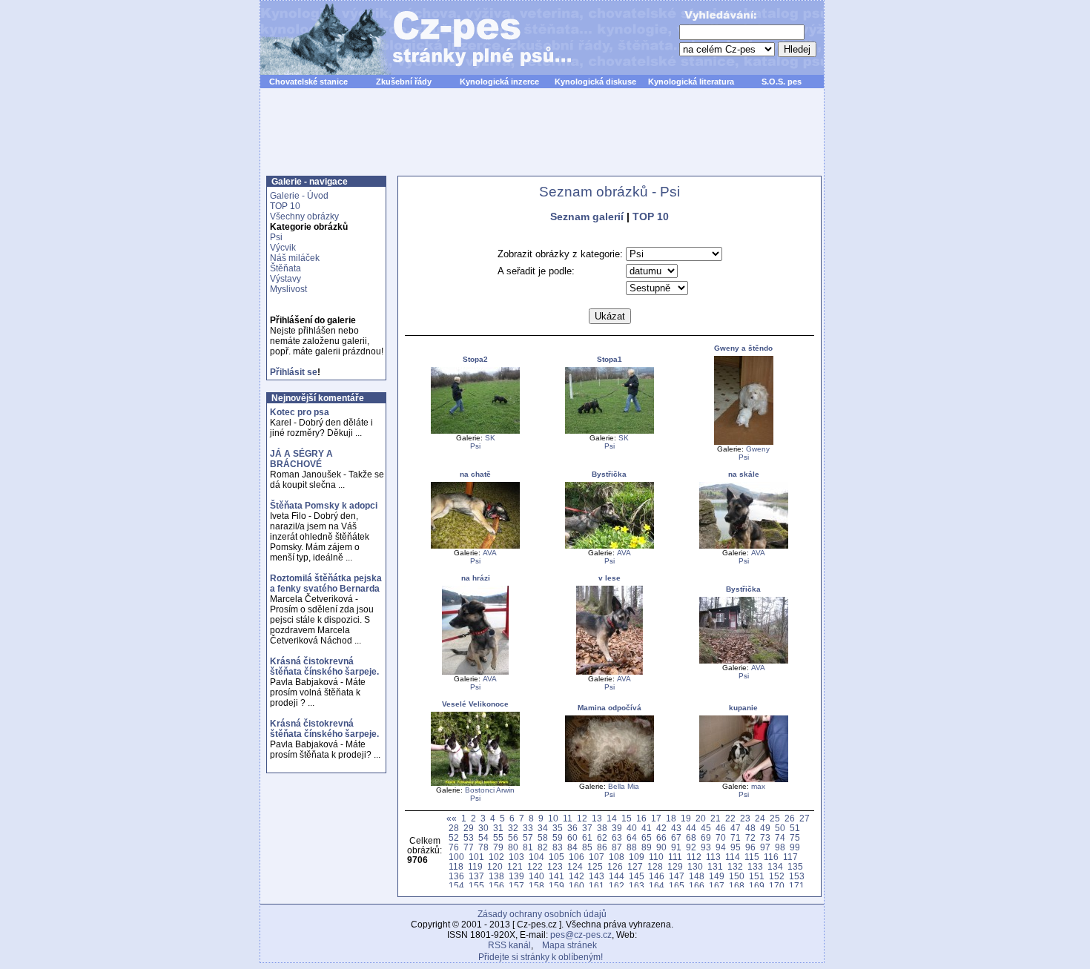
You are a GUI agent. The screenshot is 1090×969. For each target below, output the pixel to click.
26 (790, 818)
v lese (609, 578)
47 (735, 828)
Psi (276, 237)
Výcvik (283, 247)
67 (676, 837)
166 (696, 885)
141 (556, 876)
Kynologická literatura (691, 81)
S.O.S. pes (782, 81)
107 (596, 856)
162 (616, 885)
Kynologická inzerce (499, 81)
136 (456, 876)
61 (587, 837)
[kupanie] (743, 779)
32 (513, 828)
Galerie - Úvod (299, 196)
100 (456, 856)
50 (780, 828)
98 (780, 847)
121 (515, 866)
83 (557, 847)
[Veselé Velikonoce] (475, 783)
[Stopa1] (609, 431)
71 (735, 837)
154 (456, 885)
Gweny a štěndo (743, 348)
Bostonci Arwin (490, 790)
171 (797, 885)
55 (498, 837)
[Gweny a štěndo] (743, 442)
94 (721, 847)
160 (576, 885)
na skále (743, 474)
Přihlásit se (293, 372)
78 (483, 847)
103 (516, 856)
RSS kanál (509, 945)
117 (790, 856)
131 (715, 866)
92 (691, 847)
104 (536, 856)
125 (595, 866)
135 (795, 866)
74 (780, 837)
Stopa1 (609, 359)
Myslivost (288, 289)
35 (557, 828)
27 (804, 818)
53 (468, 837)
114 (732, 856)
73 (765, 837)
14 (612, 818)
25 (775, 818)
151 (756, 876)
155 (476, 885)
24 (760, 818)
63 (617, 837)
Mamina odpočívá (609, 708)
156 (496, 885)
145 (636, 876)
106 (576, 856)
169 (756, 885)
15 (626, 818)
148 (696, 876)
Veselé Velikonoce (475, 704)
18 (671, 818)
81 (528, 847)
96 (750, 847)
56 (513, 837)
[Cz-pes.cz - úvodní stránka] (408, 38)
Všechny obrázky (304, 216)
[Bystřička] (609, 546)
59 (557, 837)
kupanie (743, 708)
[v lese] (609, 672)
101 (476, 856)
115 (751, 856)
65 (646, 837)
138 (496, 876)
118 (456, 866)
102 (496, 856)
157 (516, 885)
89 (646, 847)
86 (602, 847)
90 (661, 847)
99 (795, 847)
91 (676, 847)
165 (676, 885)
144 (616, 876)
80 (513, 847)
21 (715, 818)
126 (615, 866)
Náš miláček (295, 258)
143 (596, 876)
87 (617, 847)
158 (536, 885)
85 (587, 847)
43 (676, 828)
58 (543, 837)
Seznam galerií (587, 216)
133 (755, 866)
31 (498, 828)
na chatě (475, 474)
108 (616, 856)
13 (597, 818)
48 (750, 828)
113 (713, 856)
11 (567, 818)
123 (555, 866)
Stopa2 (475, 359)
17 (656, 818)
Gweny (758, 449)
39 (617, 828)
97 (765, 847)
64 (632, 837)
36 (572, 828)
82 (543, 847)
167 (716, 885)
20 (701, 818)
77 (468, 847)
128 (655, 866)
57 (528, 837)
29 (468, 828)
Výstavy (285, 279)
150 (736, 876)
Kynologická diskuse (595, 81)
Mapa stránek (569, 945)
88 (632, 847)
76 (454, 847)
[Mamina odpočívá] (609, 779)
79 (498, 847)
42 (661, 828)
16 (641, 818)
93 (706, 847)
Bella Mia (623, 786)
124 (575, 866)
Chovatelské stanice (308, 81)
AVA (490, 553)
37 (587, 828)
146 (656, 876)
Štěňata (285, 268)
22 (730, 818)
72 (750, 837)
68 (691, 837)
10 (553, 818)
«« (451, 818)
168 (736, 885)
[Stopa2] (475, 431)
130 (695, 866)
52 (454, 837)
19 (686, 818)
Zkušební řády (404, 81)
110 (656, 856)
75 (795, 837)
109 (636, 856)
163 (636, 885)
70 (721, 837)
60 (572, 837)
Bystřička (609, 474)
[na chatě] (475, 546)
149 (716, 876)
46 (721, 828)
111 (675, 856)
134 (775, 866)
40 (632, 828)
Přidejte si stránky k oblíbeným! (540, 957)
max (758, 786)
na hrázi (475, 578)
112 (694, 856)
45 (706, 828)
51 (795, 828)
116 (771, 856)
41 (646, 828)
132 (735, 866)
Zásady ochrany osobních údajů (542, 914)
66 (661, 837)
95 (735, 847)
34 (543, 828)
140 (536, 876)
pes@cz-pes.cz (581, 935)
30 (483, 828)
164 (656, 885)
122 (535, 866)
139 (516, 876)
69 (706, 837)
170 (777, 885)
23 (745, 818)
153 (797, 876)
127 (635, 866)
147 (676, 876)
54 (483, 837)
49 (765, 828)
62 (602, 837)
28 (454, 828)
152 (777, 876)
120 (495, 866)
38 (602, 828)
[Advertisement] (542, 140)
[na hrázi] (475, 672)
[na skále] (743, 546)
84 (572, 847)
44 (691, 828)
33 (528, 828)
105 (556, 856)
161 (596, 885)
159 (556, 885)
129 (675, 866)
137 (476, 876)
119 (475, 866)
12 (582, 818)
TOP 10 (285, 206)
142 (576, 876)
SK (490, 438)
